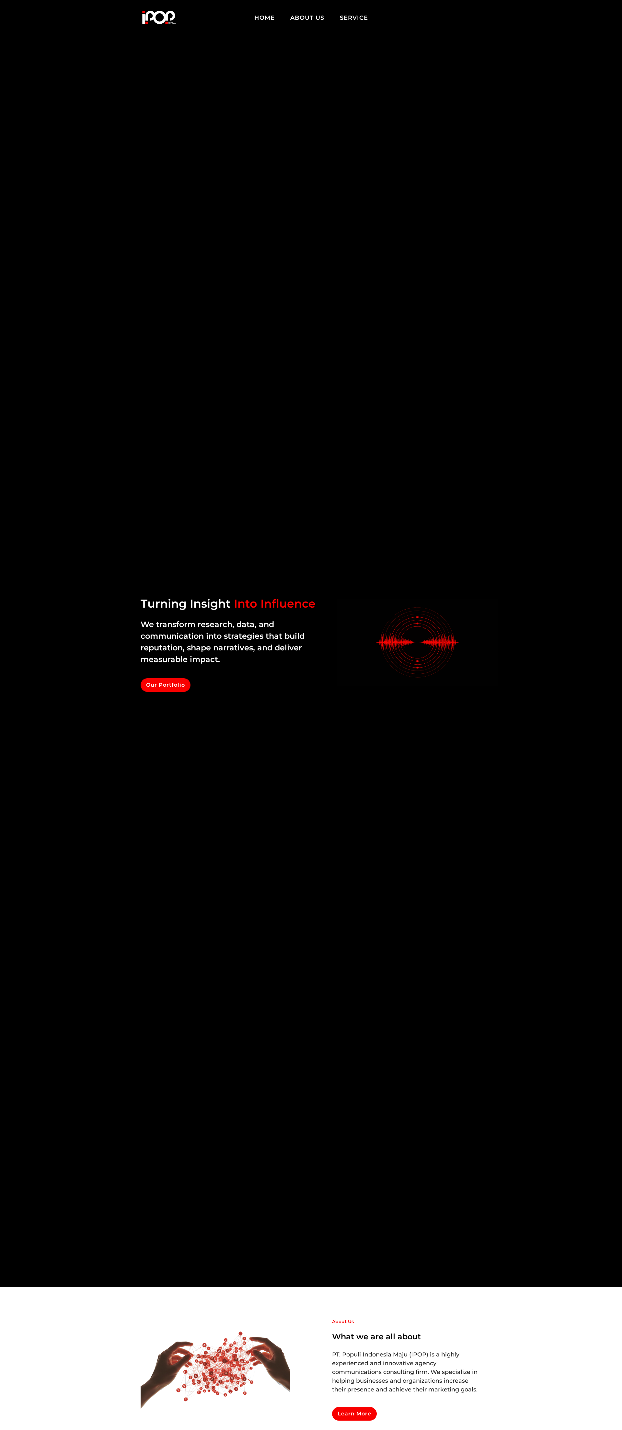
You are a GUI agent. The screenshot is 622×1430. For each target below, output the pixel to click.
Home (264, 17)
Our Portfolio (165, 685)
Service (354, 17)
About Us (307, 17)
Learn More (354, 1414)
